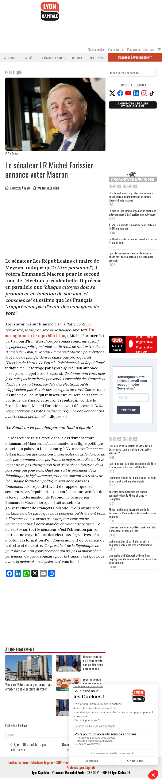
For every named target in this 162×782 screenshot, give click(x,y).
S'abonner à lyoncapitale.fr (135, 57)
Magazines (133, 49)
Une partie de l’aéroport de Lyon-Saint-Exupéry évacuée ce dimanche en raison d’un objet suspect (133, 559)
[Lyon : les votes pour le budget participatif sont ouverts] (68, 689)
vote (10, 734)
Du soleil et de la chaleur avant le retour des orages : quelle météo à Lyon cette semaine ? (130, 449)
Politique (22, 725)
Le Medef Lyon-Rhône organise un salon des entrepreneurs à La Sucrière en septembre (132, 212)
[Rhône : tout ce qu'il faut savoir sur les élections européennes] (68, 670)
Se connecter (96, 49)
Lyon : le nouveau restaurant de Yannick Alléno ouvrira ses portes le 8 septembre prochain (131, 256)
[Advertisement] (55, 225)
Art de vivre (97, 57)
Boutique (148, 49)
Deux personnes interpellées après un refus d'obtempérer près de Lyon (133, 528)
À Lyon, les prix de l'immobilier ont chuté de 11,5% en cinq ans (132, 226)
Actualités (11, 57)
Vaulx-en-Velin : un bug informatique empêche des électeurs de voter (28, 686)
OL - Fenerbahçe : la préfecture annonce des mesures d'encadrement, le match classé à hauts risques (131, 196)
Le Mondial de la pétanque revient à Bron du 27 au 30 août (133, 240)
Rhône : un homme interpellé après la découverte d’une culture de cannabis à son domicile (132, 513)
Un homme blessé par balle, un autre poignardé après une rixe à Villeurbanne (130, 543)
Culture (77, 57)
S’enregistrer (116, 49)
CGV (59, 762)
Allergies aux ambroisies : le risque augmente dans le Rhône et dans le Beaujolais (128, 495)
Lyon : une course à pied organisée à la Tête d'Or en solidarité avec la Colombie (132, 465)
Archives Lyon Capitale (81, 767)
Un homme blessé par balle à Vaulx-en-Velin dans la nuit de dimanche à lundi (132, 479)
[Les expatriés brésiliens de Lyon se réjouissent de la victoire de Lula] (68, 714)
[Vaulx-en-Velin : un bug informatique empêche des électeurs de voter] (28, 679)
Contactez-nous (18, 762)
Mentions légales (42, 762)
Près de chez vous (53, 57)
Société (30, 57)
